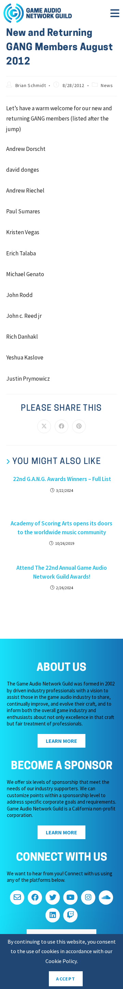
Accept (65, 979)
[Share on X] (44, 426)
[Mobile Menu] (115, 15)
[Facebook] (35, 897)
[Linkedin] (52, 915)
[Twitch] (70, 915)
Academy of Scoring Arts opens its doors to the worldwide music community (61, 528)
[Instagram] (88, 897)
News (107, 85)
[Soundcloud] (106, 897)
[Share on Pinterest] (79, 426)
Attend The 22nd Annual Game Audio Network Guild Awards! (61, 572)
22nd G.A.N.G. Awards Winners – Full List (61, 479)
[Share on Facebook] (61, 426)
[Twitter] (52, 897)
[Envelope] (17, 897)
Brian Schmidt (30, 85)
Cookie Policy (61, 961)
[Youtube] (70, 897)
